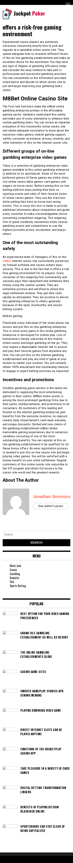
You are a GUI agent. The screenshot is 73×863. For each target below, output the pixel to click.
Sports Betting (18, 586)
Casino (13, 570)
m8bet (7, 261)
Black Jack (15, 566)
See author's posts (50, 506)
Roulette (14, 578)
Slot (12, 582)
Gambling (15, 574)
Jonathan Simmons (51, 496)
